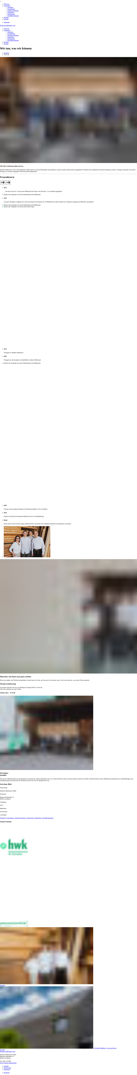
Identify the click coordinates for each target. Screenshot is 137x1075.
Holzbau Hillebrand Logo (7, 25)
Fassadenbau (11, 9)
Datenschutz (7, 1068)
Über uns (6, 4)
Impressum (7, 1069)
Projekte (6, 17)
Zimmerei (10, 7)
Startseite (6, 53)
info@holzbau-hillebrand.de (8, 1063)
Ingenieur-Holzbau (13, 11)
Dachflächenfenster (13, 16)
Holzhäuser (10, 12)
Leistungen (7, 5)
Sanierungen (11, 14)
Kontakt (6, 19)
